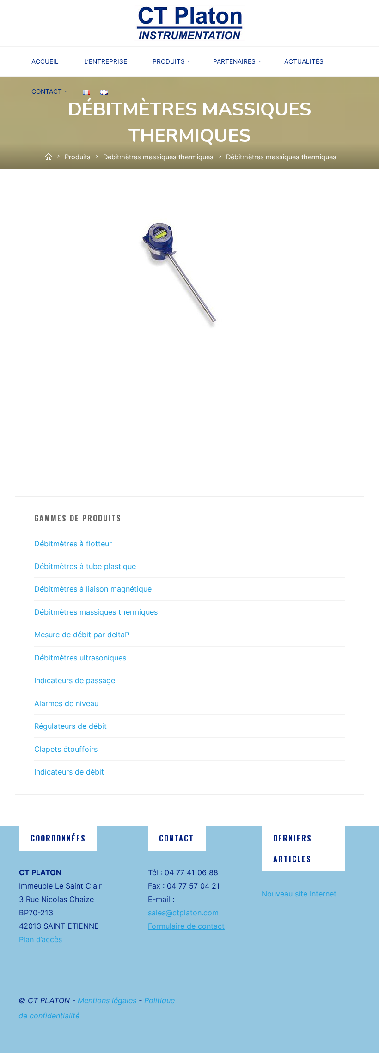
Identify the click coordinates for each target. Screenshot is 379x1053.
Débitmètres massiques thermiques (158, 157)
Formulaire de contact (186, 926)
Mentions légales (107, 1000)
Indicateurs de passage (74, 680)
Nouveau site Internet (299, 893)
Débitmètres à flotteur (73, 543)
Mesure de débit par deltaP (81, 634)
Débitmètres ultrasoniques (80, 657)
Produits (78, 157)
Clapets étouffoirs (66, 749)
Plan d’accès (40, 939)
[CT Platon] (189, 22)
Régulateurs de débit (70, 726)
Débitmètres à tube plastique (85, 566)
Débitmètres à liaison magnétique (93, 588)
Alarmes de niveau (66, 703)
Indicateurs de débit (69, 771)
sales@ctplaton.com (183, 912)
